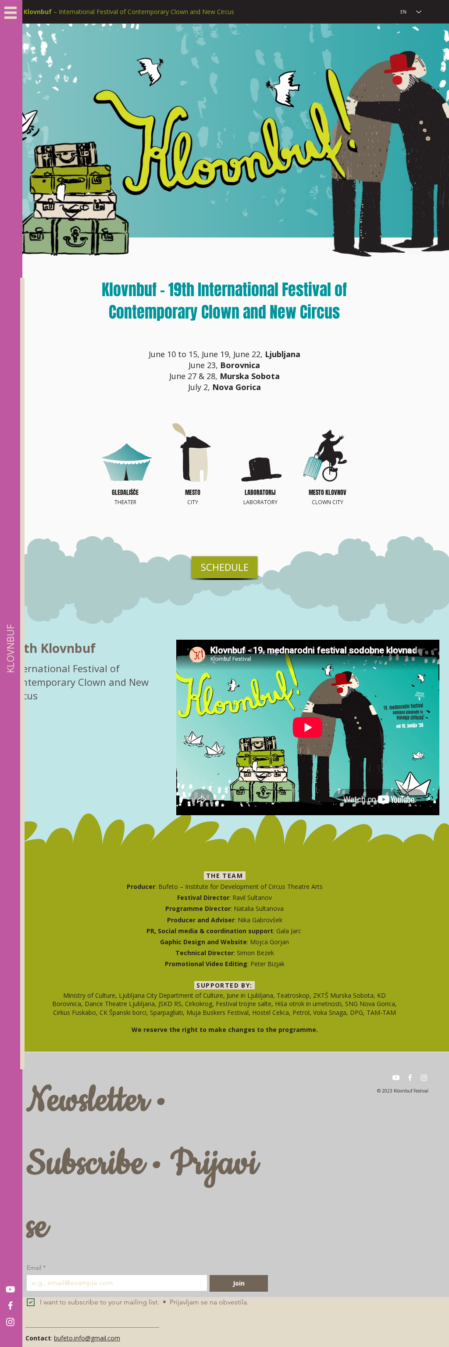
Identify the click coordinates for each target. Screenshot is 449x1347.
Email (36, 1268)
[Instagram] (10, 1321)
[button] (10, 13)
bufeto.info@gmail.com (87, 1338)
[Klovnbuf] (10, 1289)
